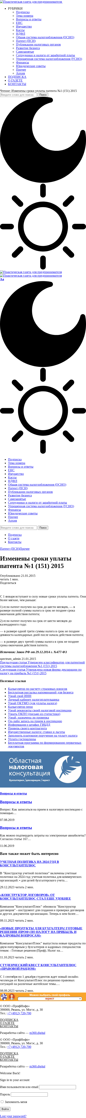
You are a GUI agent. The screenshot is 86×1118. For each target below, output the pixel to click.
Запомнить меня (15, 1102)
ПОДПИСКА (9, 1020)
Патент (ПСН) (10, 548)
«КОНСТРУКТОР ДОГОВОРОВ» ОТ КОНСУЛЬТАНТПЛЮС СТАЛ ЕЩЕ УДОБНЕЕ (35, 896)
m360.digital (37, 1032)
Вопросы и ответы (13, 793)
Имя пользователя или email (19, 1087)
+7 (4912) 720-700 (19, 1013)
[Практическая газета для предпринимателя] (31, 273)
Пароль (5, 1094)
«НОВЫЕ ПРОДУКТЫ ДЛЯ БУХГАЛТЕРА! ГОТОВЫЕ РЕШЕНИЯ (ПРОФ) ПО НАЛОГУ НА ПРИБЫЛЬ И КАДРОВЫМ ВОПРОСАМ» (41, 932)
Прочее (25, 548)
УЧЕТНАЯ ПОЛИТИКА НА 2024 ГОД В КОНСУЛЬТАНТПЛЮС (29, 863)
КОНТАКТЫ (9, 1026)
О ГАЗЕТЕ (7, 1023)
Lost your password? (13, 1116)
